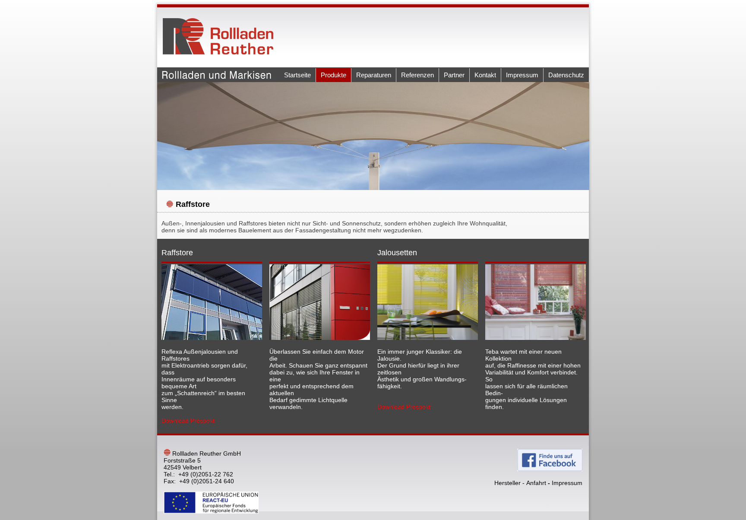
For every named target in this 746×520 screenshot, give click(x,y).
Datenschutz (566, 75)
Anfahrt (536, 482)
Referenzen (417, 75)
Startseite (297, 75)
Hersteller (507, 482)
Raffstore (193, 204)
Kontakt (485, 75)
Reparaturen (373, 75)
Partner (454, 75)
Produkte (333, 75)
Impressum (522, 75)
